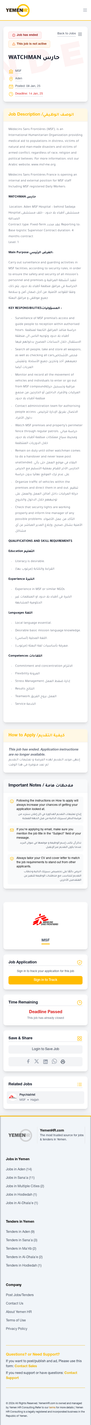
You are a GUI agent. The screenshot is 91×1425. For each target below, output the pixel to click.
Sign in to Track (45, 980)
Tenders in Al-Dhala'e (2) (24, 1257)
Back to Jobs (66, 33)
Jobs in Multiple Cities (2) (25, 1186)
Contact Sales (26, 1366)
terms (52, 1407)
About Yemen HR (19, 1312)
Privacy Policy (16, 1329)
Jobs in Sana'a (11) (20, 1178)
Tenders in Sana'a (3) (21, 1240)
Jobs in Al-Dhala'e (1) (22, 1203)
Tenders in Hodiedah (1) (23, 1266)
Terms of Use (16, 1320)
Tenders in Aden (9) (20, 1232)
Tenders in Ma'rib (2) (21, 1249)
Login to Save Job (45, 1049)
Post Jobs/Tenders (20, 1295)
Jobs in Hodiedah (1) (21, 1195)
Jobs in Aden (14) (19, 1169)
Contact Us (14, 1304)
